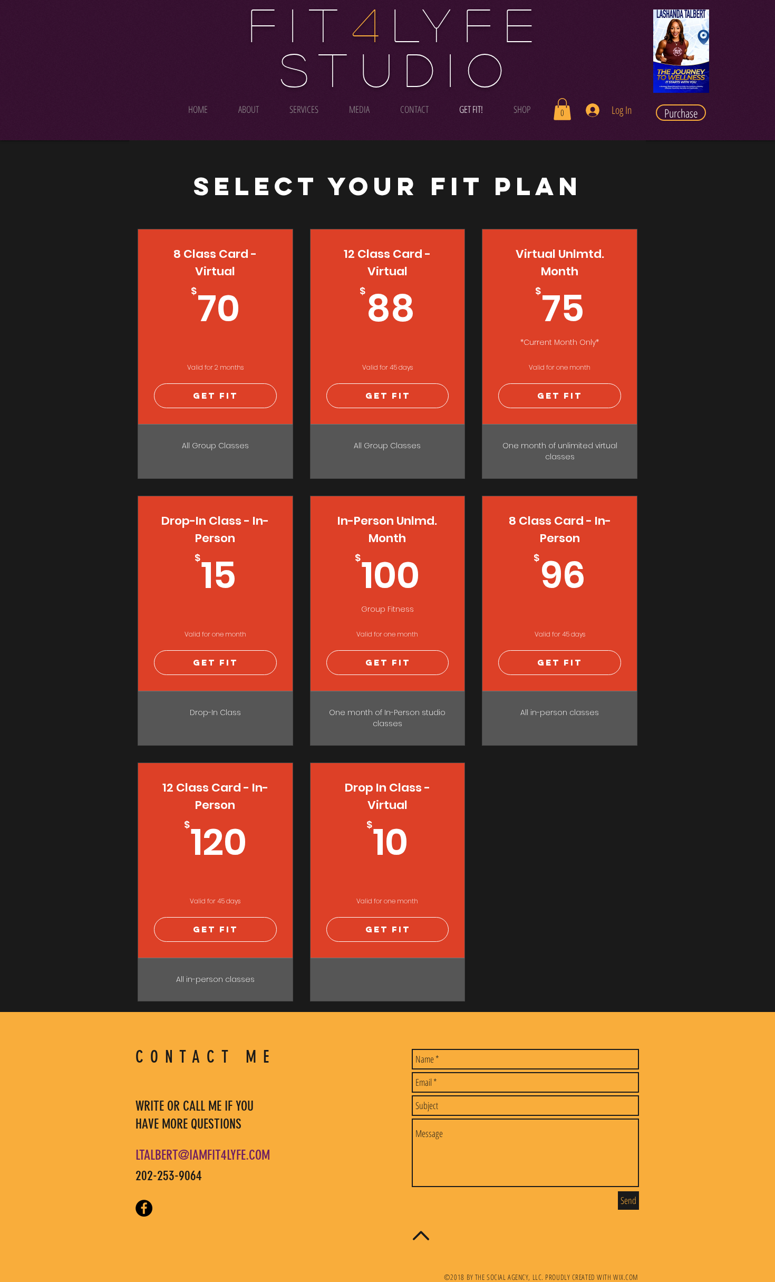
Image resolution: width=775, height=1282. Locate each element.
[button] (562, 109)
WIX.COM (625, 1277)
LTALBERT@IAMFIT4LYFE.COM (202, 1155)
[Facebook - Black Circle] (143, 1208)
